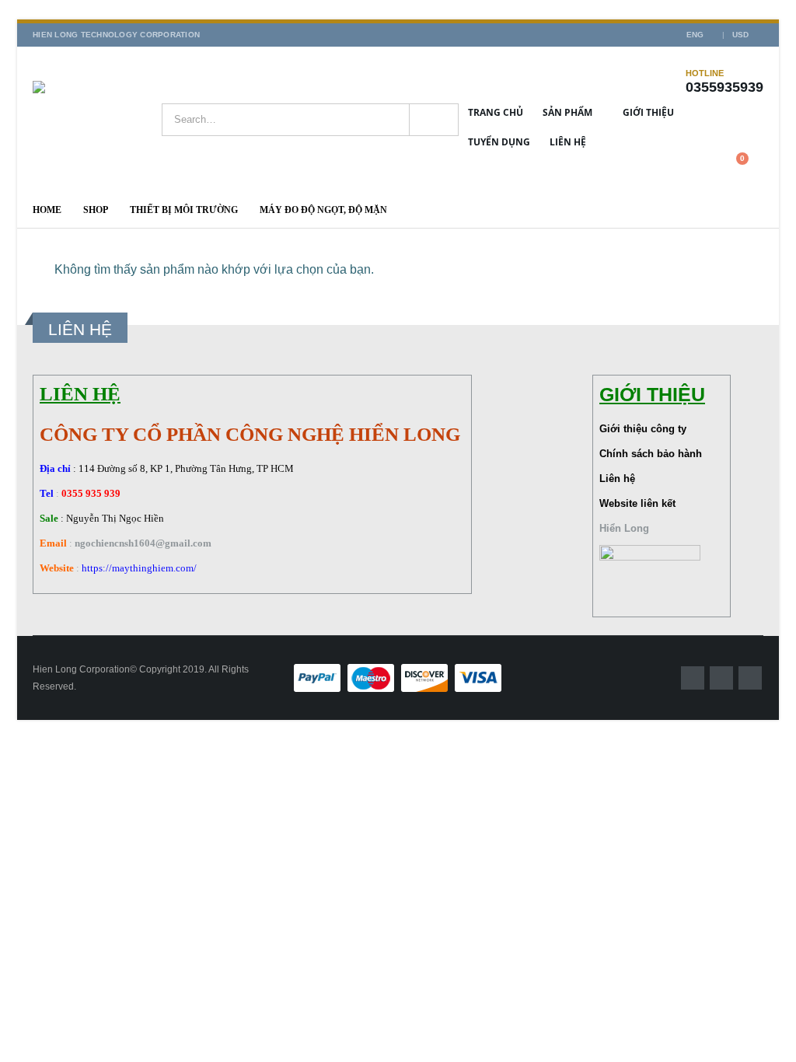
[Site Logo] (97, 120)
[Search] (434, 119)
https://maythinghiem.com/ (139, 568)
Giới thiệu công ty (642, 429)
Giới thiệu (648, 112)
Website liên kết (637, 503)
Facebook (692, 678)
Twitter (721, 678)
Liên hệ (617, 478)
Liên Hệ (568, 141)
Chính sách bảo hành (650, 453)
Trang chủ (495, 112)
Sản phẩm (567, 112)
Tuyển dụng (499, 141)
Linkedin (750, 678)
